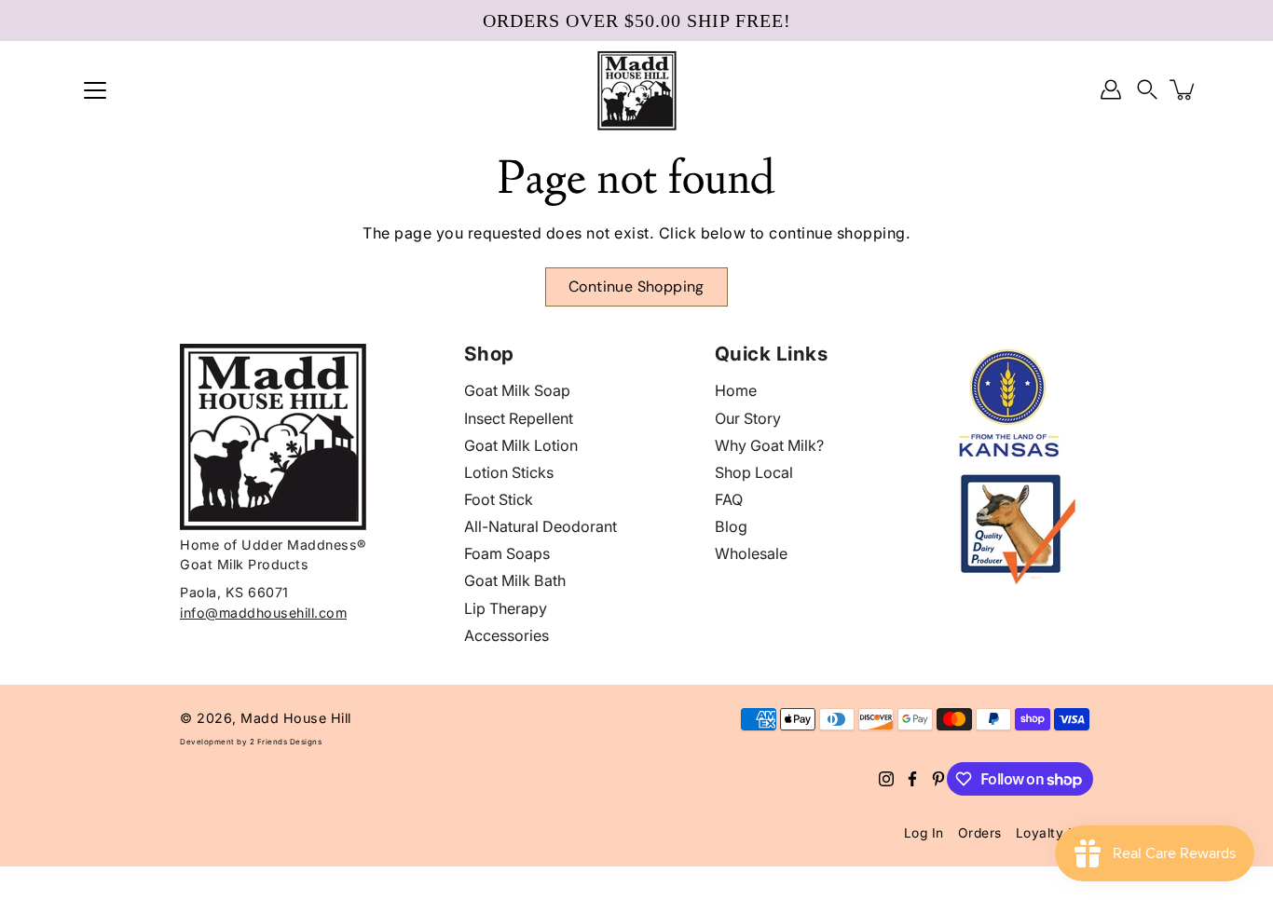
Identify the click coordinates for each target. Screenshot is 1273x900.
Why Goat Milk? (769, 445)
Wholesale (751, 553)
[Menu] (95, 90)
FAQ (729, 499)
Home (736, 390)
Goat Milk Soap (517, 390)
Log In (924, 832)
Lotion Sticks (509, 472)
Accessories (506, 635)
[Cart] (1183, 89)
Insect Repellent (518, 418)
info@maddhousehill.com (263, 612)
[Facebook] (912, 778)
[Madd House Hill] (637, 89)
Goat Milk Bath (515, 580)
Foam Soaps (507, 553)
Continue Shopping (636, 286)
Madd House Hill (295, 718)
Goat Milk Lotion (521, 445)
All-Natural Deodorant (540, 526)
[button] (1147, 90)
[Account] (1111, 89)
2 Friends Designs (286, 741)
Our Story (748, 418)
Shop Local (754, 472)
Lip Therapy (505, 608)
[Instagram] (886, 778)
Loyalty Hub (1055, 832)
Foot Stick (498, 499)
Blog (731, 526)
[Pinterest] (938, 778)
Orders (980, 832)
